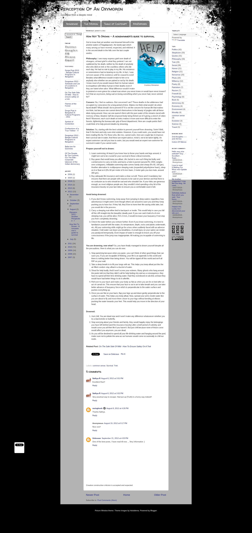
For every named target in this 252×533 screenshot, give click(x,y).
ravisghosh (97, 408)
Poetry (174, 84)
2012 (70, 192)
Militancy (175, 81)
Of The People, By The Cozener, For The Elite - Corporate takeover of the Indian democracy (72, 158)
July (72, 239)
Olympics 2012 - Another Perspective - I (74, 216)
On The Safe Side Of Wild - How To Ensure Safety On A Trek (125, 346)
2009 (70, 250)
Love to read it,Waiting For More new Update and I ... (179, 168)
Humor (175, 68)
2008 (70, 254)
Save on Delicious (111, 354)
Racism (175, 91)
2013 (70, 188)
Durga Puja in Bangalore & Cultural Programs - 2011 (72, 114)
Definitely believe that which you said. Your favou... (179, 196)
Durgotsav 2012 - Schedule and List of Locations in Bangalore (72, 84)
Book (174, 100)
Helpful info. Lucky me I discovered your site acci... (178, 210)
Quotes (175, 56)
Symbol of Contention (69, 123)
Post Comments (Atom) (107, 500)
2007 (70, 257)
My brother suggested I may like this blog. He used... (179, 182)
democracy (176, 103)
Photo (174, 78)
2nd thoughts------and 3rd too (179, 138)
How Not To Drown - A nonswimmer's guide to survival (74, 229)
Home (126, 494)
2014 (70, 185)
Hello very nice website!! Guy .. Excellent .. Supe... (178, 155)
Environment (177, 109)
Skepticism (176, 53)
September (74, 204)
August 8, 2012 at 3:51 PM (112, 378)
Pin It (123, 354)
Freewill (175, 94)
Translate (181, 40)
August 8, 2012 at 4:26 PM (117, 408)
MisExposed (140, 24)
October (73, 200)
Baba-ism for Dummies (70, 148)
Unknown (96, 438)
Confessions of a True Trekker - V (72, 130)
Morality (175, 112)
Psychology (176, 97)
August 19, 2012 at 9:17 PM (115, 423)
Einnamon (155, 85)
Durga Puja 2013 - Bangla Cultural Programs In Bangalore (72, 73)
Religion (175, 72)
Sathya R (96, 378)
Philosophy (176, 59)
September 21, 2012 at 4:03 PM (115, 438)
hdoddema (134, 511)
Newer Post (92, 494)
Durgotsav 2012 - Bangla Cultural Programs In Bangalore (72, 138)
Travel (174, 127)
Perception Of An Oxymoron (91, 9)
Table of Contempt (115, 24)
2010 (70, 247)
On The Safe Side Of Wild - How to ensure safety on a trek (72, 96)
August (73, 209)
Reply (94, 385)
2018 (70, 181)
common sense (99, 366)
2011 (70, 244)
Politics (175, 50)
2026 (70, 174)
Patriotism (176, 87)
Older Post (160, 494)
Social (174, 65)
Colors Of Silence (179, 142)
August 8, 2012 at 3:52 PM (112, 393)
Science (175, 124)
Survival (109, 366)
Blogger (153, 511)
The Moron (91, 24)
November (74, 195)
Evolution (176, 121)
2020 (70, 178)
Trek (116, 366)
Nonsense (72, 24)
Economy (176, 106)
